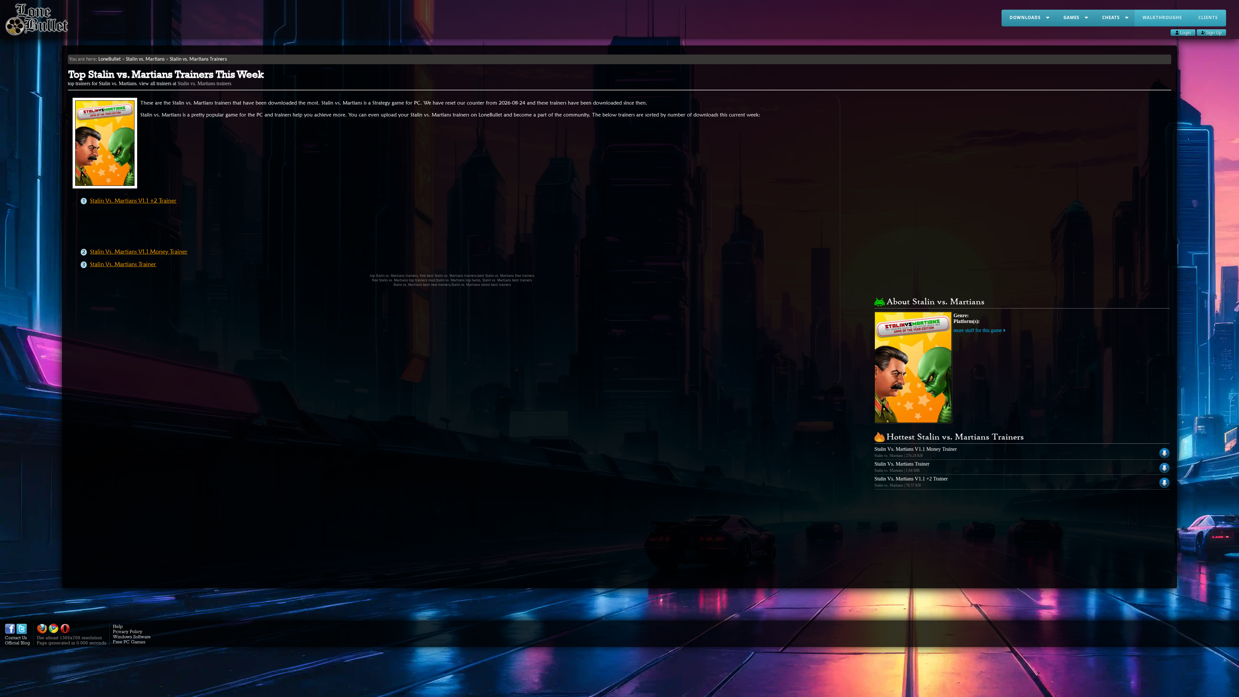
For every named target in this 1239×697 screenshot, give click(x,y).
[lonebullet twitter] (21, 632)
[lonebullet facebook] (10, 632)
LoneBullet (109, 59)
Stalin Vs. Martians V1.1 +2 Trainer (133, 200)
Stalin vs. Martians (145, 59)
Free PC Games (129, 641)
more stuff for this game (977, 330)
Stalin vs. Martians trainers (204, 83)
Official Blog (17, 642)
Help (118, 626)
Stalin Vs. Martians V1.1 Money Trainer (138, 251)
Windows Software (132, 636)
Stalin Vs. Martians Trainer (123, 264)
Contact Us (16, 637)
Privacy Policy (127, 631)
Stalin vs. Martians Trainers (198, 59)
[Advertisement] (458, 228)
